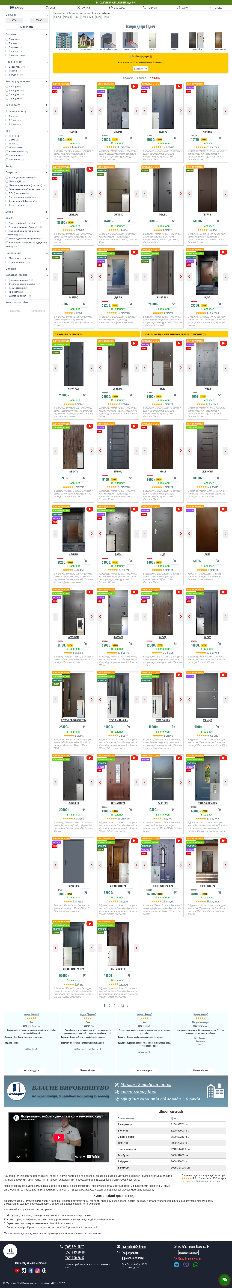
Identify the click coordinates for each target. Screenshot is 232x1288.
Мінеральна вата (20, 258)
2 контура (16, 90)
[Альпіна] (73, 529)
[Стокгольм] (207, 446)
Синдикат (118, 388)
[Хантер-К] (118, 189)
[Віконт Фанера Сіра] (162, 860)
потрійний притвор (108, 49)
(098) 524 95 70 (140, 68)
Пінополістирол (19, 262)
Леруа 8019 (163, 297)
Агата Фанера (118, 969)
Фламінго (73, 803)
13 (119, 313)
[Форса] (118, 529)
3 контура (16, 94)
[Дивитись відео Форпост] (134, 592)
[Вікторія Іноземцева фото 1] (200, 1042)
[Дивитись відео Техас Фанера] (179, 674)
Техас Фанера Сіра (118, 720)
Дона (207, 554)
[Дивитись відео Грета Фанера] (134, 757)
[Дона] (207, 529)
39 (119, 147)
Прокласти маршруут (188, 1252)
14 (73, 147)
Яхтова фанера (19, 205)
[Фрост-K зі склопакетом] (73, 695)
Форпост (118, 637)
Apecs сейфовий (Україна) (25, 223)
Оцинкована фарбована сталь (26, 189)
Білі (98, 17)
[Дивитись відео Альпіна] (90, 509)
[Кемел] (162, 446)
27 (119, 818)
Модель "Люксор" (144, 1014)
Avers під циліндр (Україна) (25, 227)
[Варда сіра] (73, 860)
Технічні (15, 70)
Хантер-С (73, 297)
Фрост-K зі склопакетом (73, 720)
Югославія (73, 637)
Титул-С (163, 214)
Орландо (207, 720)
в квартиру (64, 49)
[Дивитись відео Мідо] (179, 343)
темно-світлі (196, 49)
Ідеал (207, 297)
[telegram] (178, 1265)
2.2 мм (15, 124)
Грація (207, 388)
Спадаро (73, 214)
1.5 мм (15, 120)
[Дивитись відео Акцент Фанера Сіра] (90, 923)
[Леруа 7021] (73, 363)
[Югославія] (73, 612)
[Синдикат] (118, 363)
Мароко (118, 471)
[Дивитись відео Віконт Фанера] (223, 840)
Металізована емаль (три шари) (27, 185)
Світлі (14, 139)
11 (208, 313)
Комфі (73, 131)
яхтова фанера (218, 49)
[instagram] (38, 1272)
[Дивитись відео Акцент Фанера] (134, 840)
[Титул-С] (162, 189)
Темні (14, 143)
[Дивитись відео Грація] (223, 343)
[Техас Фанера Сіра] (118, 695)
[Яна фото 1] (31, 1053)
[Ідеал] (207, 272)
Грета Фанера (118, 803)
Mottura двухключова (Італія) (25, 238)
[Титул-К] (207, 189)
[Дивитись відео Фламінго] (90, 757)
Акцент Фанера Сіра (73, 969)
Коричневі (16, 135)
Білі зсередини (18, 151)
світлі (152, 49)
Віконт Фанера (207, 886)
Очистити (15, 311)
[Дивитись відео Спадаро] (90, 169)
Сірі (76, 17)
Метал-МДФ (17, 181)
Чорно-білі (16, 155)
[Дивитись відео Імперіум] (90, 426)
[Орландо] (207, 695)
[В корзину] (85, 138)
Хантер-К (118, 214)
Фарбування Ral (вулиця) (24, 201)
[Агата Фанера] (118, 943)
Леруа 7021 (73, 388)
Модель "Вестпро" (31, 1014)
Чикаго (207, 637)
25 (208, 147)
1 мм (13, 116)
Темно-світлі (17, 147)
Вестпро (163, 131)
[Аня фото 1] (144, 1056)
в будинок (86, 49)
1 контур (15, 86)
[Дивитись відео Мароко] (134, 426)
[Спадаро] (73, 189)
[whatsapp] (197, 1265)
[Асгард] (162, 612)
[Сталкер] (118, 106)
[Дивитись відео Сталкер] (134, 86)
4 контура (15, 98)
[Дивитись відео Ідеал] (223, 252)
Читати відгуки (31, 1070)
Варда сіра (73, 886)
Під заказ (16, 43)
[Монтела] (207, 106)
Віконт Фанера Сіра (163, 886)
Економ (15, 39)
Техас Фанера (163, 720)
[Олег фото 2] (95, 1053)
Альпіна (73, 554)
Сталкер (118, 131)
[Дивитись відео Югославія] (90, 592)
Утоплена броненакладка (24, 284)
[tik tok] (24, 1272)
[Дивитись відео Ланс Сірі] (179, 757)
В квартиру (17, 67)
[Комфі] (73, 106)
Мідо (162, 388)
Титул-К (207, 214)
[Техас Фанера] (162, 695)
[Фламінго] (73, 777)
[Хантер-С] (73, 272)
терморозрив (130, 49)
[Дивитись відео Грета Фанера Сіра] (223, 757)
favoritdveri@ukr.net (134, 1246)
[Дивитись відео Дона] (223, 509)
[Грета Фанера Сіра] (207, 777)
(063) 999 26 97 (74, 1257)
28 (208, 901)
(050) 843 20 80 (75, 1252)
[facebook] (31, 1272)
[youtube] (17, 1272)
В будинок (16, 74)
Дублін (118, 297)
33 (119, 652)
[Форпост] (118, 612)
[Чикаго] (207, 612)
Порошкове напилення (22, 197)
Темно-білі (87, 17)
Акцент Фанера (118, 886)
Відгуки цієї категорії (208, 1181)
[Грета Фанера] (118, 777)
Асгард (163, 637)
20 (119, 487)
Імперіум (73, 471)
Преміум (15, 47)
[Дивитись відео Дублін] (134, 252)
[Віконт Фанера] (207, 860)
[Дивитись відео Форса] (134, 509)
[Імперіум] (73, 446)
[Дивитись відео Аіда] (179, 509)
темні (174, 49)
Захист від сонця (20, 295)
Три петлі (16, 292)
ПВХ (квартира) (19, 193)
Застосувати (26, 27)
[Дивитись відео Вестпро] (179, 86)
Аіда (162, 554)
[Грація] (207, 363)
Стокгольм (207, 471)
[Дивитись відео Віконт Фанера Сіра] (179, 840)
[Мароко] (118, 446)
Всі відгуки (188, 1181)
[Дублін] (118, 272)
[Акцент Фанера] (118, 860)
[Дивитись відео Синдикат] (134, 343)
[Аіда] (162, 529)
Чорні (67, 17)
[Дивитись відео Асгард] (179, 592)
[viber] (187, 1265)
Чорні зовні (16, 159)
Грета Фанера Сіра (207, 803)
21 (75, 570)
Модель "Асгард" (200, 1014)
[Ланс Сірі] (162, 777)
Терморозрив (18, 288)
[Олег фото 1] (80, 1053)
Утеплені (16, 51)
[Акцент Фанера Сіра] (73, 943)
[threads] (44, 1272)
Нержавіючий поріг (21, 280)
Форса (118, 554)
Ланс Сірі (163, 803)
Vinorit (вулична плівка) (23, 177)
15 (164, 147)
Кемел (163, 471)
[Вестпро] (162, 106)
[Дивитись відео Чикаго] (223, 592)
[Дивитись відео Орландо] (223, 674)
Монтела (207, 131)
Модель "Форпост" (88, 1014)
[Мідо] (162, 363)
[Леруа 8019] (162, 272)
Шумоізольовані (19, 55)
